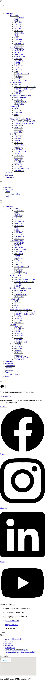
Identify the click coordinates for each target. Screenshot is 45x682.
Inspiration (9, 190)
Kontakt (8, 196)
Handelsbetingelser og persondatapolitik (20, 652)
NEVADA (18, 31)
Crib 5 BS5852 (15, 153)
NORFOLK (19, 33)
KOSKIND (18, 100)
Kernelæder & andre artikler (20, 95)
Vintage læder (15, 106)
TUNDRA (18, 41)
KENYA (17, 26)
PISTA (17, 67)
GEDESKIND (20, 97)
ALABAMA (19, 18)
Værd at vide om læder (13, 639)
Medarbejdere (15, 194)
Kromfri (13, 134)
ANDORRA (19, 50)
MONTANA (19, 29)
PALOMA (18, 65)
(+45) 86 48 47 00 (12, 621)
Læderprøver (10, 177)
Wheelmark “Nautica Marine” (21, 119)
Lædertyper (9, 13)
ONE (16, 35)
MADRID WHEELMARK (25, 87)
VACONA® (19, 44)
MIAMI (17, 63)
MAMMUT (19, 91)
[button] (22, 635)
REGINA (18, 69)
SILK (16, 37)
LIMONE (18, 59)
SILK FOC (18, 39)
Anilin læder (14, 16)
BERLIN (17, 52)
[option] (25, 5)
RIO (16, 72)
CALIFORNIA (20, 57)
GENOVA (18, 22)
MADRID (18, 85)
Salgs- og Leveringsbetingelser (16, 650)
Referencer (9, 187)
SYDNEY (18, 78)
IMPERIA (18, 24)
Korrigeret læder (16, 82)
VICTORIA (19, 46)
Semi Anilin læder (16, 48)
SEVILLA (18, 76)
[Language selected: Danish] (22, 3)
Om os (7, 192)
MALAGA (18, 61)
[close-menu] (1, 181)
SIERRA (17, 93)
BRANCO (18, 54)
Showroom (9, 175)
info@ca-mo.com (11, 625)
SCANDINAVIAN (21, 74)
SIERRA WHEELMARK (24, 89)
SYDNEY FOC (20, 80)
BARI (16, 20)
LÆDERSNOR (20, 102)
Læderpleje (9, 173)
